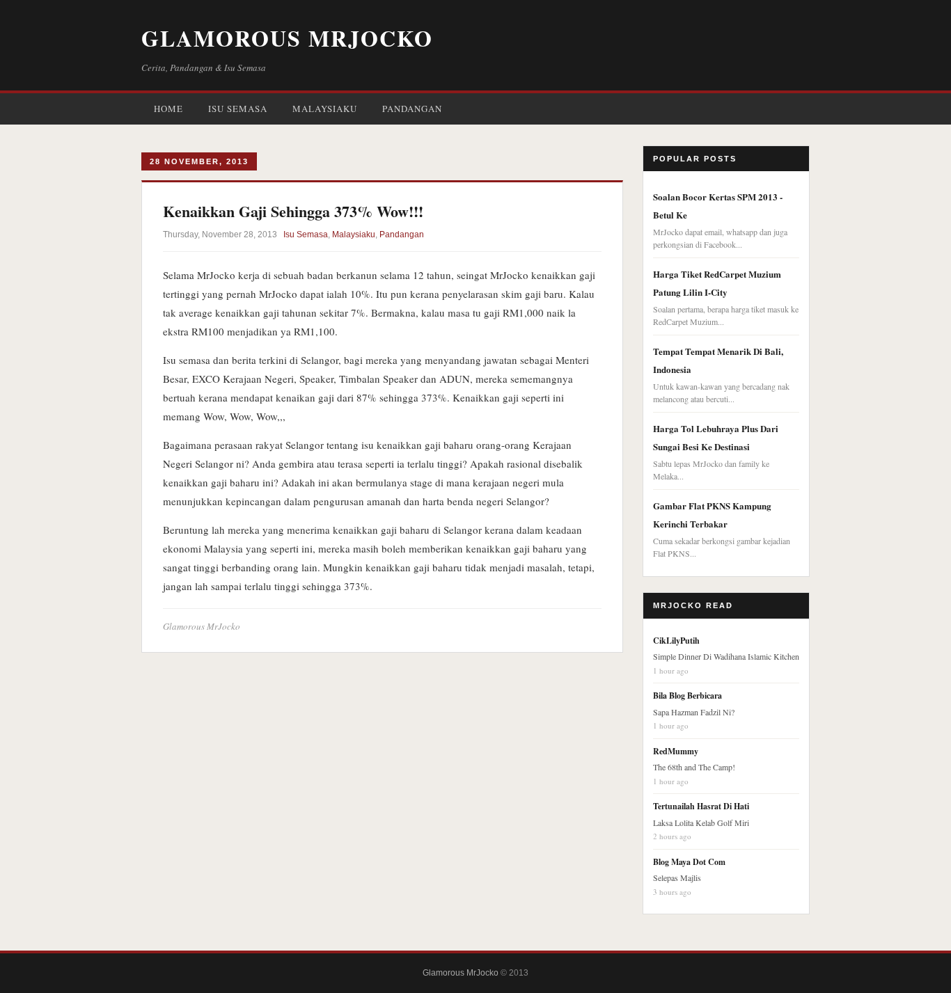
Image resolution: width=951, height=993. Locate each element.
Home (168, 108)
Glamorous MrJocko (287, 38)
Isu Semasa (237, 108)
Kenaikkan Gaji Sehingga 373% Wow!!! (293, 211)
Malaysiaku (324, 108)
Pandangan (412, 108)
